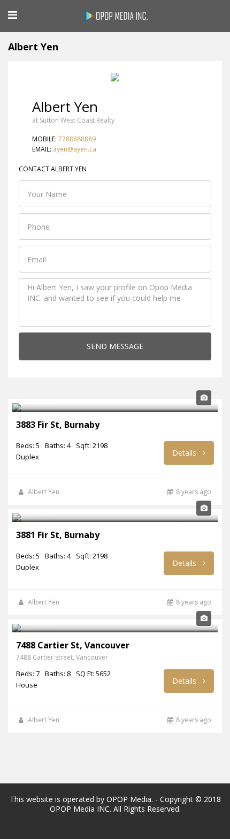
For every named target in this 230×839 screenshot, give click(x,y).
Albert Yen (43, 491)
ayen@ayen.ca (74, 149)
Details (185, 453)
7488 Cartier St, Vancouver (72, 645)
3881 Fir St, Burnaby (57, 535)
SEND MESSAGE (115, 346)
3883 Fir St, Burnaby (57, 424)
